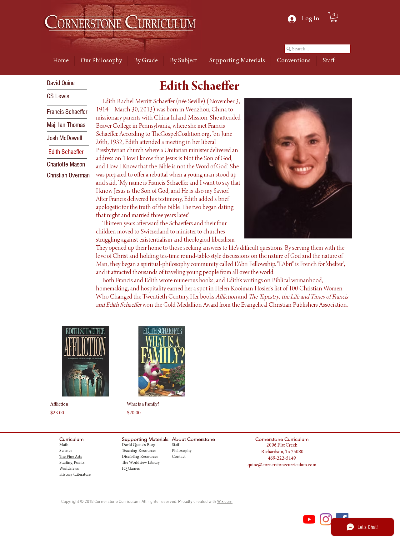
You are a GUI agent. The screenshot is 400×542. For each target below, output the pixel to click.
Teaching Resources (139, 451)
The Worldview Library (141, 463)
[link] (334, 17)
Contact (179, 457)
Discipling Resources (140, 457)
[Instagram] (326, 519)
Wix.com (224, 501)
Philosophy (182, 451)
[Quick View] (85, 361)
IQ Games (131, 469)
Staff (175, 445)
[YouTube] (309, 519)
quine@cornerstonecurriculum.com (282, 465)
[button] (70, 152)
